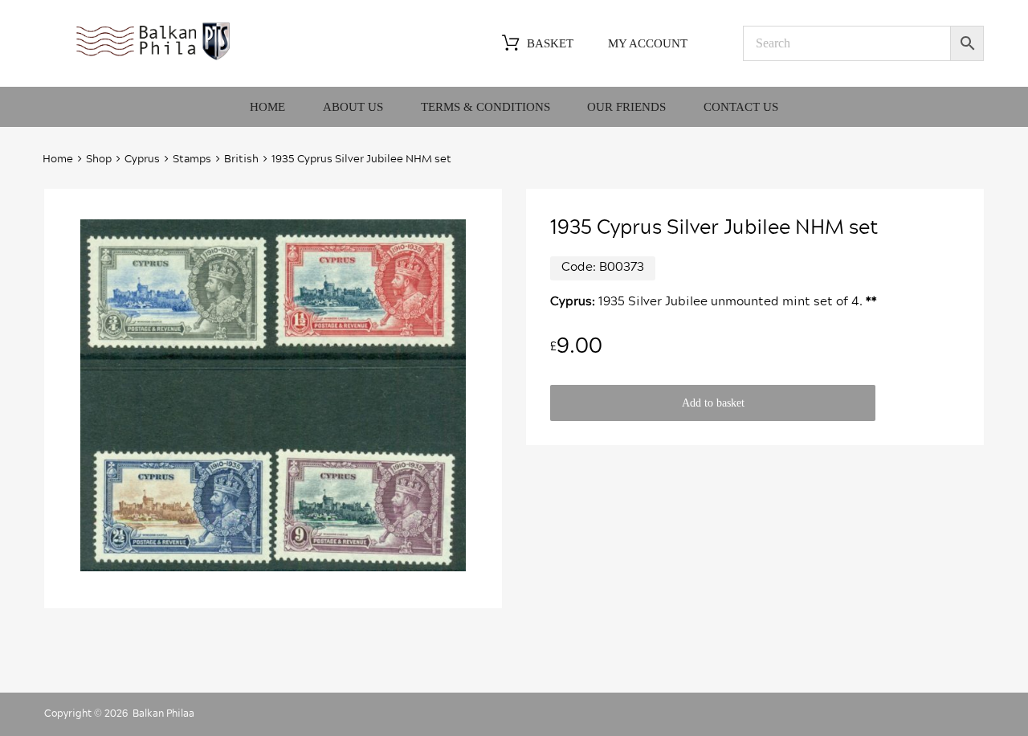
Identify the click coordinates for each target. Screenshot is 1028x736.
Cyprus (142, 159)
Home (267, 106)
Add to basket (713, 403)
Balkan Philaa (163, 713)
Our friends (626, 106)
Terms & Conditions (485, 106)
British (241, 159)
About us (353, 106)
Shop (99, 159)
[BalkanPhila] (153, 58)
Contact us (741, 106)
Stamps (192, 159)
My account (647, 43)
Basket (550, 43)
